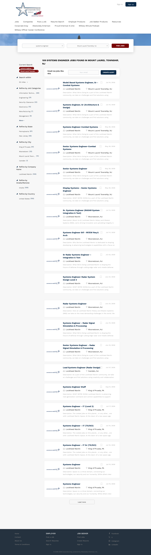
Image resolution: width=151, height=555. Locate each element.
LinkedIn (115, 544)
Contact (18, 537)
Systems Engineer (71, 464)
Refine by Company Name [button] (26, 168)
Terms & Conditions (22, 544)
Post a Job (50, 537)
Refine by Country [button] (27, 194)
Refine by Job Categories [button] (30, 88)
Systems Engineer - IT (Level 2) (78, 406)
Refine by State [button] (25, 127)
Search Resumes (52, 541)
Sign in (120, 4)
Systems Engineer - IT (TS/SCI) (78, 425)
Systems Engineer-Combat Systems (80, 127)
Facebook (115, 533)
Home (17, 533)
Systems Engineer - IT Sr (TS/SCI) (79, 445)
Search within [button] (25, 77)
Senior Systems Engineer (75, 168)
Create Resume (83, 541)
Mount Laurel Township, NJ (29, 71)
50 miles (22, 82)
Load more (82, 502)
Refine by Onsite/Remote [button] (22, 181)
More (21, 120)
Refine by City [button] (25, 142)
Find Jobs (120, 46)
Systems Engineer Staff (74, 387)
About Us (18, 541)
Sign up (131, 4)
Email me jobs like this (56, 72)
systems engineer (26, 68)
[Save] (101, 82)
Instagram (115, 541)
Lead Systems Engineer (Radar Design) (81, 367)
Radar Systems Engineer (75, 303)
